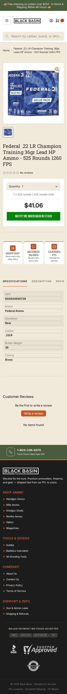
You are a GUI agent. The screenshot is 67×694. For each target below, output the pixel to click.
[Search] (7, 36)
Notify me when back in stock (33, 216)
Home (6, 50)
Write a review (33, 413)
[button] (11, 173)
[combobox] (37, 36)
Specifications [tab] (15, 281)
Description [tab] (42, 281)
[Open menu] (7, 20)
